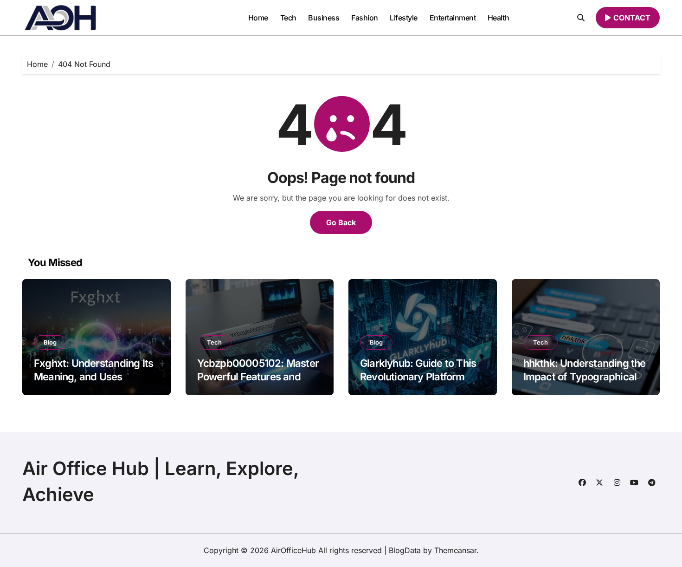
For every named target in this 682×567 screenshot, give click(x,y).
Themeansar (455, 550)
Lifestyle (404, 17)
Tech (288, 17)
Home (258, 17)
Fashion (364, 17)
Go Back (341, 222)
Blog (50, 342)
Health (498, 17)
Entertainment (453, 17)
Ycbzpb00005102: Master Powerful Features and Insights (258, 376)
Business (323, 17)
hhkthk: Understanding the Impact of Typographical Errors (584, 376)
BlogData (405, 550)
